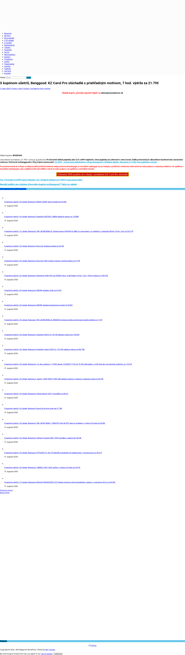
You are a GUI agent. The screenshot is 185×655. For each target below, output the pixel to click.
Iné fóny (7, 71)
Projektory (8, 59)
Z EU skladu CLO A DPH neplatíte (13, 189)
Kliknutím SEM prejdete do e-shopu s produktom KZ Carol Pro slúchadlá (92, 174)
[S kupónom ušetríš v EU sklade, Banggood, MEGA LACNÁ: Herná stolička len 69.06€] (8, 198)
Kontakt (7, 73)
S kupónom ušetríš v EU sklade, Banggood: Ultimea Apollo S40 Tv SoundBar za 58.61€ (36, 394)
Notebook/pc (9, 45)
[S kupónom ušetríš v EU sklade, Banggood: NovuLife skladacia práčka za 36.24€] (8, 242)
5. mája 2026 (5, 88)
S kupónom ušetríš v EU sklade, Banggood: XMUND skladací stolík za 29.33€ (32, 290)
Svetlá (6, 61)
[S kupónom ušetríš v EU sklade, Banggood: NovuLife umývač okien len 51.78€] (8, 404)
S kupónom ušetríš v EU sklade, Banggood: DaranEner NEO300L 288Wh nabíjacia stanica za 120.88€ (41, 217)
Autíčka (7, 66)
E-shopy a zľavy (16, 88)
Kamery (7, 57)
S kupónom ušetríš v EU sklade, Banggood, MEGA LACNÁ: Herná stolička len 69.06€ (35, 202)
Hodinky (7, 68)
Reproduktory (9, 54)
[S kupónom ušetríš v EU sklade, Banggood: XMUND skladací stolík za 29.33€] (8, 286)
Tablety (7, 47)
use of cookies (46, 654)
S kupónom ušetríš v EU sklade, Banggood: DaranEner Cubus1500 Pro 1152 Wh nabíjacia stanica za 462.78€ (44, 349)
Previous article (6, 490)
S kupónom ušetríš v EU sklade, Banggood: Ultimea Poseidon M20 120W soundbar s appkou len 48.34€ (42, 438)
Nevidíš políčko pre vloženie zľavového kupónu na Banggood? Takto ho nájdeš (38, 184)
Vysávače (8, 50)
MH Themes (50, 649)
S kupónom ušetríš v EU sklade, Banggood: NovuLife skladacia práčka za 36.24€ (34, 246)
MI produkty (9, 38)
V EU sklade (9, 40)
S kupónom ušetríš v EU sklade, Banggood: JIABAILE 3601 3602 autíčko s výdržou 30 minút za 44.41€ (42, 468)
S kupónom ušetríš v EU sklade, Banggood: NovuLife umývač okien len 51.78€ (33, 409)
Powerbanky (9, 64)
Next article (4, 492)
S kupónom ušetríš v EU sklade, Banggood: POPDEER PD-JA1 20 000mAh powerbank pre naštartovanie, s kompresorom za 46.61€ (53, 453)
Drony (6, 52)
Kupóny (26, 88)
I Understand (58, 654)
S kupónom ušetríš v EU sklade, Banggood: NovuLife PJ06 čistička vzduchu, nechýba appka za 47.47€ (42, 261)
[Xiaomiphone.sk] (92, 15)
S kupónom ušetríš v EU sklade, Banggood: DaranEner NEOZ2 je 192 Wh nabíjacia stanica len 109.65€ (41, 335)
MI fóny (7, 36)
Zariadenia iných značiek (40, 88)
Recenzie (7, 33)
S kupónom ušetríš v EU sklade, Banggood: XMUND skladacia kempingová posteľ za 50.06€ (38, 305)
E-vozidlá (8, 43)
